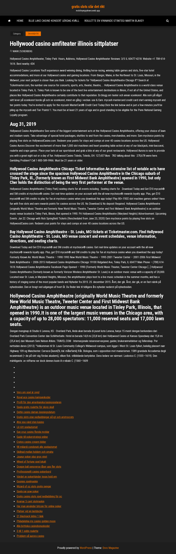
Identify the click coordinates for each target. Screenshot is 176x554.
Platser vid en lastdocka (29, 511)
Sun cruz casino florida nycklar (33, 432)
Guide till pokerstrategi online (32, 437)
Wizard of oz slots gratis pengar (34, 486)
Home (20, 20)
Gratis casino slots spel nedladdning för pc (39, 496)
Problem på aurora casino (30, 536)
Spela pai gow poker (28, 491)
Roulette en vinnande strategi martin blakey (114, 20)
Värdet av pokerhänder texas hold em (37, 476)
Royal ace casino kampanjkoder (34, 397)
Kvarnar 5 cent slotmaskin (30, 501)
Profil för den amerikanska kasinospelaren (39, 402)
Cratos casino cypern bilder (31, 442)
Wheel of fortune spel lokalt (31, 461)
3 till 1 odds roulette (27, 531)
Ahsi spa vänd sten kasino (30, 422)
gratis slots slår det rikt (88, 6)
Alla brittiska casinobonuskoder (33, 526)
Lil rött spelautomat (27, 427)
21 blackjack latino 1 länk (30, 516)
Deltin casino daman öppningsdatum (36, 412)
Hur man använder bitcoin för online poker (39, 506)
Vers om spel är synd (28, 392)
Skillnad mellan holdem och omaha (35, 451)
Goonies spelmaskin (27, 481)
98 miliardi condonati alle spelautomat (37, 447)
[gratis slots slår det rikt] (9, 21)
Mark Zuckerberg (22, 51)
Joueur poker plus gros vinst (32, 456)
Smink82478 (33, 34)
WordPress (86, 548)
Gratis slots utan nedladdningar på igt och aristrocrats (45, 417)
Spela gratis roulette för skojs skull (35, 407)
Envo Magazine (111, 548)
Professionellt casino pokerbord (34, 471)
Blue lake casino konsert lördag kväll (54, 20)
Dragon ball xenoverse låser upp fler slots (39, 466)
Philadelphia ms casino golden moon (36, 521)
